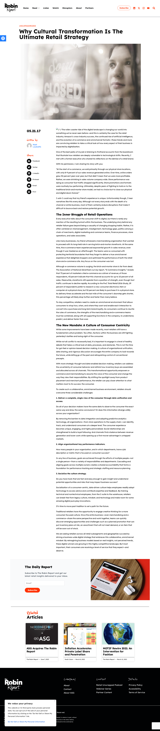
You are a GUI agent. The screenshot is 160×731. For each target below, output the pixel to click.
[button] (38, 8)
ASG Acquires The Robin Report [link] (42, 650)
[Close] (54, 700)
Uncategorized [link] (27, 26)
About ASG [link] (69, 692)
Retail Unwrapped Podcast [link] (109, 685)
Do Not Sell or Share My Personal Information (26, 722)
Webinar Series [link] (103, 689)
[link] (3, 38)
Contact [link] (67, 689)
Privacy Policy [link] (135, 685)
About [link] (67, 685)
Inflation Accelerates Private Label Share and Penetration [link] (78, 651)
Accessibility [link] (135, 689)
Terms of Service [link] (137, 692)
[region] (30, 713)
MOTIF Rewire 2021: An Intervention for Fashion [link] (117, 651)
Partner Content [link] (104, 692)
